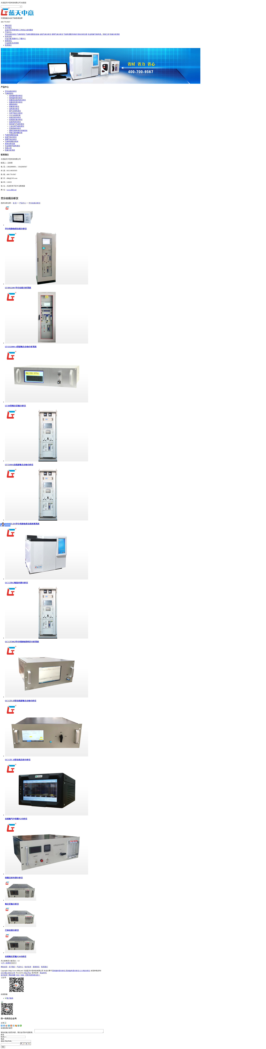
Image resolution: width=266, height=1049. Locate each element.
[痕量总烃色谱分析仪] (46, 874)
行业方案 (8, 39)
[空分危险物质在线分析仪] (20, 225)
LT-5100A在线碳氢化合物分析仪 (19, 465)
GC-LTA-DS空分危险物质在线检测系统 (22, 524)
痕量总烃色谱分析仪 (14, 878)
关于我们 (8, 28)
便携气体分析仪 (57, 34)
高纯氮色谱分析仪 (15, 95)
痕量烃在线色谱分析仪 (17, 100)
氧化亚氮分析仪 (12, 904)
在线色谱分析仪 (15, 122)
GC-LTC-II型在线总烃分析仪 (17, 760)
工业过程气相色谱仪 (16, 126)
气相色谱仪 (21, 34)
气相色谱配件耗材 (70, 34)
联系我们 (8, 45)
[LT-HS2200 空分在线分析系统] (46, 284)
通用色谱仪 (13, 104)
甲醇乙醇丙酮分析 (15, 133)
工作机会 (22, 30)
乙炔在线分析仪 (12, 930)
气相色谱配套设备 (32, 34)
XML (22, 975)
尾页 (9, 963)
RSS (17, 975)
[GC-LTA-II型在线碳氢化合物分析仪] (46, 697)
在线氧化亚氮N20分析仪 (15, 956)
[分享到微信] (21, 1025)
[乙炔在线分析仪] (20, 926)
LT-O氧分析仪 (85, 971)
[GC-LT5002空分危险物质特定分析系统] (46, 638)
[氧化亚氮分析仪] (20, 900)
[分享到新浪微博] (6, 1025)
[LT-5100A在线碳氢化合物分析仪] (46, 461)
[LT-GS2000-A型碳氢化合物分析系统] (46, 343)
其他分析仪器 (82, 34)
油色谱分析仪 (14, 109)
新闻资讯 (8, 41)
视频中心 (15, 39)
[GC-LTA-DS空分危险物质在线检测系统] (46, 520)
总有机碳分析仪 (15, 128)
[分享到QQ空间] (18, 1025)
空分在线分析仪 (11, 34)
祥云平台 (27, 973)
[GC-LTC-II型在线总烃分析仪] (46, 756)
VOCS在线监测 (14, 115)
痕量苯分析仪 (14, 106)
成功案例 (29, 30)
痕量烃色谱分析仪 (15, 102)
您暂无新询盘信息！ (32, 975)
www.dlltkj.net (11, 190)
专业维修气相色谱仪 (12, 146)
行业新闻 (8, 43)
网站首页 (8, 25)
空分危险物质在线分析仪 (16, 229)
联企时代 (43, 973)
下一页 (4, 963)
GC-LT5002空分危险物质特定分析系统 (22, 642)
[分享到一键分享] (4, 1025)
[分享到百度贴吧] (14, 1025)
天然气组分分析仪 (15, 113)
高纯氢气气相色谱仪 (16, 124)
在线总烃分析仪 (15, 117)
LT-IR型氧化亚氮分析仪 (15, 406)
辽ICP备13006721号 (8, 973)
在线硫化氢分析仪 (15, 120)
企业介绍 (8, 30)
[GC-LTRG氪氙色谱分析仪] (46, 579)
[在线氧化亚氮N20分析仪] (20, 953)
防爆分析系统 (115, 34)
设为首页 (4, 975)
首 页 (15, 203)
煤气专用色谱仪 (15, 111)
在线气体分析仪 (45, 34)
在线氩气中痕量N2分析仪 (16, 819)
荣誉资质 (15, 30)
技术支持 (8, 36)
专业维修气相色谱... (95, 34)
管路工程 (106, 34)
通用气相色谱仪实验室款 (18, 130)
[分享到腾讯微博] (9, 1025)
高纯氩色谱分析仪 (15, 98)
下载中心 (22, 39)
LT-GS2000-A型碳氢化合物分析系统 (21, 347)
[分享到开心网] (11, 1025)
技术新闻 (15, 43)
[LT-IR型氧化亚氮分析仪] (46, 402)
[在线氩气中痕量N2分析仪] (46, 815)
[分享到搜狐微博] (16, 1025)
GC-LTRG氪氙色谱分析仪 (16, 583)
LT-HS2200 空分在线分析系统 (18, 288)
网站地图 (12, 975)
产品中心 (8, 32)
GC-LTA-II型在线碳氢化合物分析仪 (20, 701)
